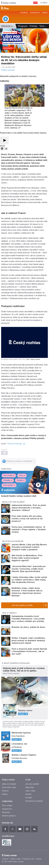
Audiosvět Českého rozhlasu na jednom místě (18, 496)
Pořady (33, 26)
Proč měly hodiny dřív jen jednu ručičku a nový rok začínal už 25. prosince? (27, 518)
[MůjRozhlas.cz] (4, 81)
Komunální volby (9, 787)
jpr (24, 444)
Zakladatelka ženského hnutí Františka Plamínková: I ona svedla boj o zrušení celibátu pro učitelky (28, 618)
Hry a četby (8, 475)
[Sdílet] (6, 148)
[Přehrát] (4, 140)
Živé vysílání (8, 485)
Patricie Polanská (14, 444)
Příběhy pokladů (8, 70)
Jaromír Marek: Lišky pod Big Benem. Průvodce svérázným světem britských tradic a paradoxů (29, 547)
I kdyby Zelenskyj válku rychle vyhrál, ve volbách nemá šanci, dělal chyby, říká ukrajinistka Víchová (29, 579)
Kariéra (28, 794)
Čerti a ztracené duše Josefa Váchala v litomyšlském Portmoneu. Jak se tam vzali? (29, 651)
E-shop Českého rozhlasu (16, 663)
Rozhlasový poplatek (34, 801)
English (38, 859)
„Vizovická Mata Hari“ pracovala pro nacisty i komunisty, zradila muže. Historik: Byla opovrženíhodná (29, 568)
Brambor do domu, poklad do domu (28, 627)
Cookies (5, 859)
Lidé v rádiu (30, 791)
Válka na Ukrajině (9, 784)
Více (43, 26)
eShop (5, 794)
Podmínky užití (28, 859)
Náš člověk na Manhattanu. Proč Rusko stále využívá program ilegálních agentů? (27, 558)
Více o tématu (9, 613)
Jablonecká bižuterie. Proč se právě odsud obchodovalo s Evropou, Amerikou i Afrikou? (29, 507)
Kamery (45, 12)
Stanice (5, 791)
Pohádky (6, 480)
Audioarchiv (35, 12)
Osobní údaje (15, 859)
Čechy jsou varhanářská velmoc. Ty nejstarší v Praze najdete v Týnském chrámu (29, 529)
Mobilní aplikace (9, 816)
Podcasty (6, 812)
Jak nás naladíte (32, 784)
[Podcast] (2, 148)
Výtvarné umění (9, 26)
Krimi (21, 475)
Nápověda (29, 787)
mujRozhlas (6, 469)
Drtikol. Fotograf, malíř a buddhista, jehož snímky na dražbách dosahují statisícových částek (28, 640)
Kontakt (28, 798)
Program (23, 12)
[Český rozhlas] (8, 2)
